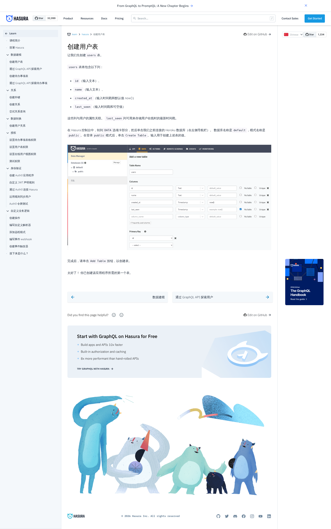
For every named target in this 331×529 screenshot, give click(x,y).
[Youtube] (260, 516)
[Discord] (235, 516)
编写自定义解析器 (20, 225)
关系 (13, 90)
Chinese (294, 34)
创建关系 (14, 104)
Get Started (315, 18)
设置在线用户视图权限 (22, 154)
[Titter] (226, 516)
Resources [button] (87, 18)
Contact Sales (290, 18)
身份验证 (16, 168)
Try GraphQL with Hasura (93, 368)
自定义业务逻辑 (20, 211)
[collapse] (7, 54)
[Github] (218, 516)
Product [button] (68, 18)
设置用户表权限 (18, 147)
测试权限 (14, 161)
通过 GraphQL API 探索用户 (25, 69)
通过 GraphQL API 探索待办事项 (28, 83)
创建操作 (14, 218)
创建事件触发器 (18, 246)
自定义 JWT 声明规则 (21, 182)
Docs (104, 18)
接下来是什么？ (19, 253)
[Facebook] (243, 516)
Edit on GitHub (257, 34)
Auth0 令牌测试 (18, 203)
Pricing (119, 18)
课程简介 (15, 40)
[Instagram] (252, 516)
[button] (306, 5)
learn (74, 34)
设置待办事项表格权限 (22, 140)
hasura (85, 34)
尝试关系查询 (17, 111)
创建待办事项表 (18, 76)
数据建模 (16, 54)
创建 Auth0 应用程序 (21, 175)
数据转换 (16, 118)
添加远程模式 (17, 232)
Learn (12, 33)
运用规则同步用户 (20, 196)
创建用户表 (16, 61)
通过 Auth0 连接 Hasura (23, 189)
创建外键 (14, 97)
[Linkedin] (269, 516)
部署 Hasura (17, 47)
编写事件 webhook (20, 239)
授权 (13, 132)
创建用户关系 (17, 125)
